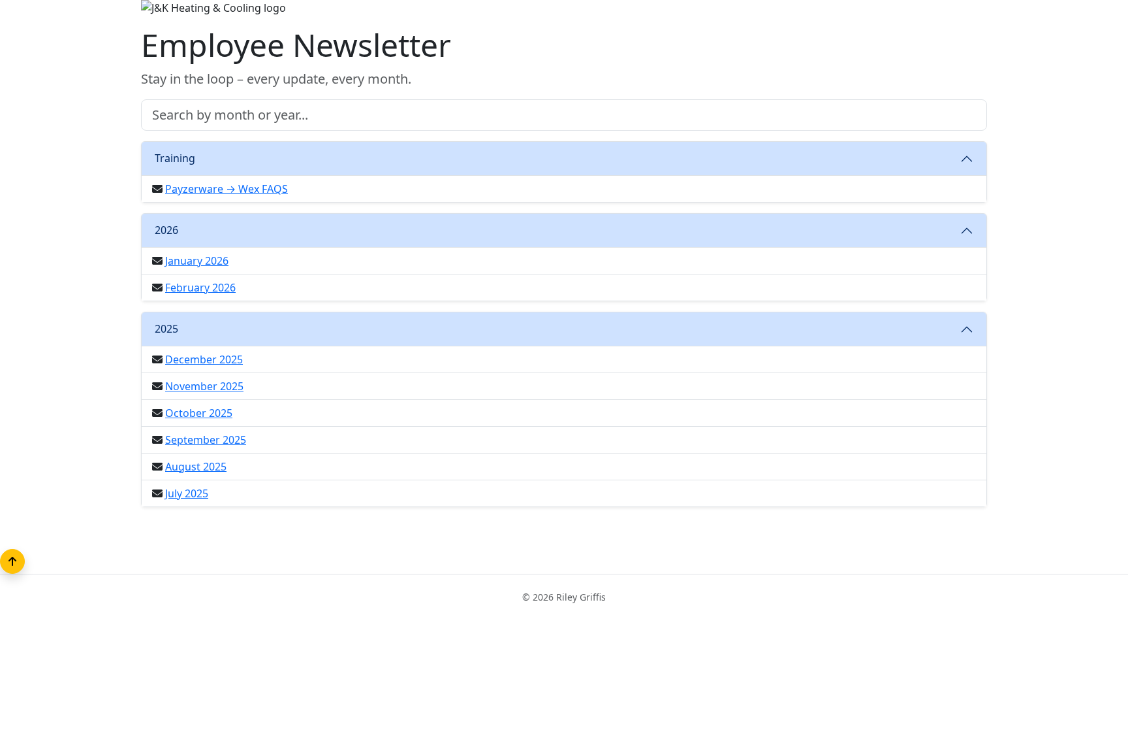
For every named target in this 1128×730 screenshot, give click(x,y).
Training (175, 158)
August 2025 (196, 466)
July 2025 (186, 493)
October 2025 (198, 413)
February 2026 (200, 287)
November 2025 (204, 386)
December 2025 (204, 359)
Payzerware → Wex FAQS (226, 189)
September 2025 (205, 440)
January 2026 (196, 261)
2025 (166, 329)
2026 (166, 230)
